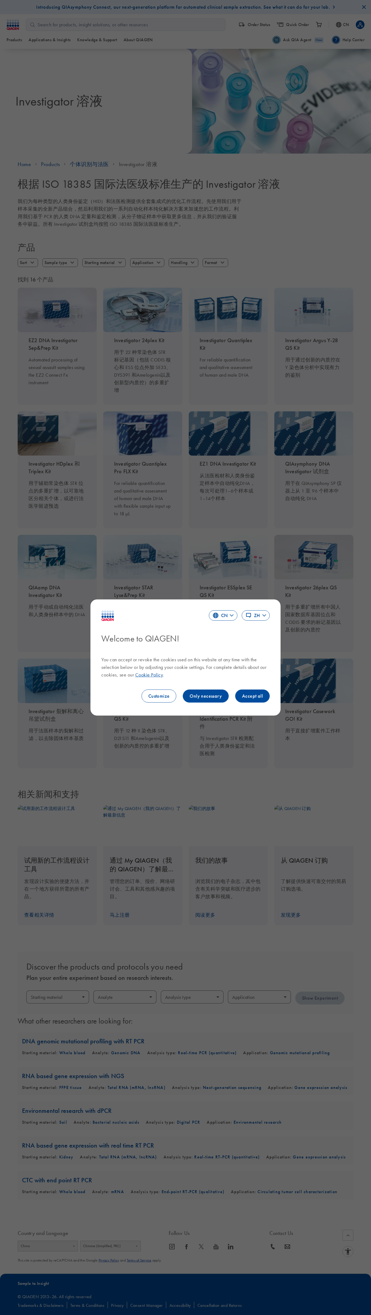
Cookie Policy (149, 675)
